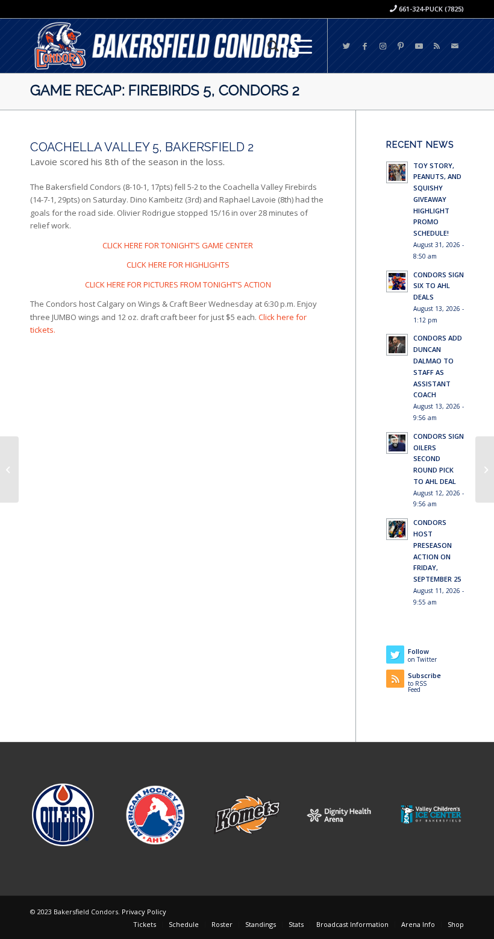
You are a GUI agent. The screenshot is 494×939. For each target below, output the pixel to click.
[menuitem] (267, 46)
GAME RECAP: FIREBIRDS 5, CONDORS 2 (164, 90)
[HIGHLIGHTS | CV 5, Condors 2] (484, 469)
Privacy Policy (144, 911)
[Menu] (295, 46)
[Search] (267, 46)
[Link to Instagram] (383, 46)
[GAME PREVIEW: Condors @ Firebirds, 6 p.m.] (9, 469)
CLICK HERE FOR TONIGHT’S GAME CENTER (177, 245)
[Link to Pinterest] (401, 46)
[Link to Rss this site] (437, 46)
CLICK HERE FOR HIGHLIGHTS (178, 264)
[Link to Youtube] (419, 46)
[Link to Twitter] (346, 46)
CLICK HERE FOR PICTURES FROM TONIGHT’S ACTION (178, 284)
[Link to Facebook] (364, 46)
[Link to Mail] (455, 46)
